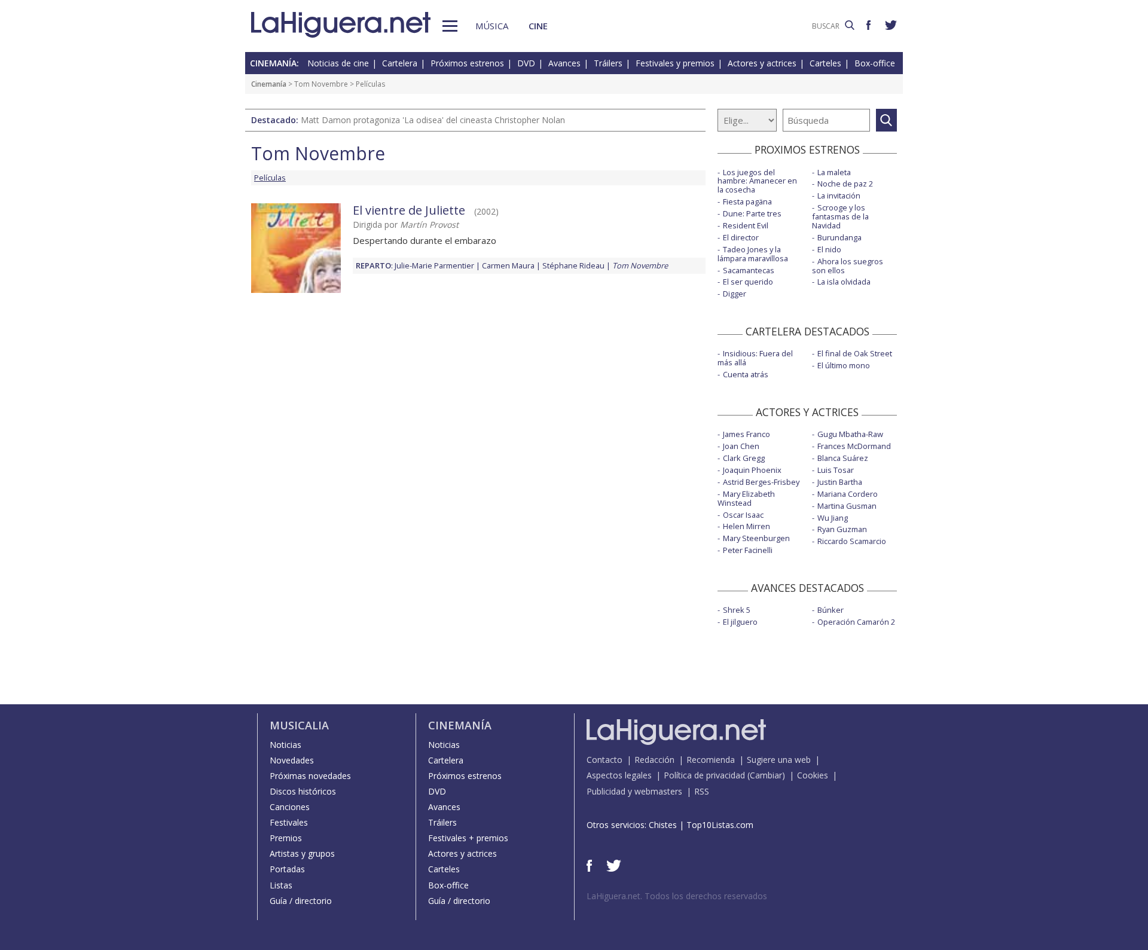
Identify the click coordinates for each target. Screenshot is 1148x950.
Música (491, 26)
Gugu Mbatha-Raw (850, 434)
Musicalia (299, 725)
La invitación (838, 195)
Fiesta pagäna (747, 201)
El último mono (843, 365)
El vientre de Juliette (409, 210)
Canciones (290, 806)
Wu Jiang (832, 517)
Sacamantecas (748, 270)
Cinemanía (268, 84)
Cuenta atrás (745, 374)
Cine (538, 26)
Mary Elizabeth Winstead (746, 498)
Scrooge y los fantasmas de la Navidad (840, 216)
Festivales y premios (675, 63)
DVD (526, 63)
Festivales (289, 822)
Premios (286, 838)
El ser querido (748, 281)
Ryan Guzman (842, 529)
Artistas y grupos (302, 853)
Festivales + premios (468, 838)
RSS (701, 791)
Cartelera (399, 63)
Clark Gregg (744, 458)
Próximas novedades (310, 775)
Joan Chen (741, 446)
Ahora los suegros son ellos (847, 266)
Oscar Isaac (743, 514)
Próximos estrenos (467, 63)
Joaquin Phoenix (752, 470)
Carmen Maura (508, 265)
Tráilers (608, 63)
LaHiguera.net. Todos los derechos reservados (677, 896)
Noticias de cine (338, 63)
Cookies (812, 775)
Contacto (604, 759)
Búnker (830, 609)
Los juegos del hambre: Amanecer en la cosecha (757, 181)
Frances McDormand (854, 446)
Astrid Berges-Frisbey (761, 481)
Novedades (292, 760)
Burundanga (839, 237)
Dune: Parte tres (752, 213)
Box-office (874, 63)
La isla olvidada (844, 281)
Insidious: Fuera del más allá (755, 358)
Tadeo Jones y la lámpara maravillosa (753, 254)
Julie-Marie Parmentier (434, 265)
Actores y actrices (762, 63)
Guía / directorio (301, 900)
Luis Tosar (835, 470)
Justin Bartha (839, 481)
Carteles (825, 63)
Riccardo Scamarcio (851, 541)
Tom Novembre (321, 84)
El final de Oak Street (854, 353)
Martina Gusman (847, 505)
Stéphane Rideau (573, 265)
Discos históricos (303, 791)
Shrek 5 (736, 609)
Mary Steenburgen (756, 538)
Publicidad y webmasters (634, 791)
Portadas (287, 869)
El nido (829, 249)
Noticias (285, 744)
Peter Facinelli (748, 550)
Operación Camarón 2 (856, 621)
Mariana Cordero (847, 493)
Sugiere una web (779, 759)
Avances (564, 63)
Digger (734, 293)
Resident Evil (745, 225)
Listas (281, 885)
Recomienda (710, 759)
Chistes (663, 824)
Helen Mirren (746, 526)
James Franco (746, 434)
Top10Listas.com (719, 824)
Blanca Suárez (842, 458)
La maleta (834, 172)
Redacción (654, 759)
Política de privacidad (704, 775)
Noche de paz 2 (845, 183)
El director (741, 237)
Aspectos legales (619, 775)
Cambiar (766, 775)
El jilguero (740, 621)
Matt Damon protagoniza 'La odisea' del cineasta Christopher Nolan (433, 120)
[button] (449, 26)
